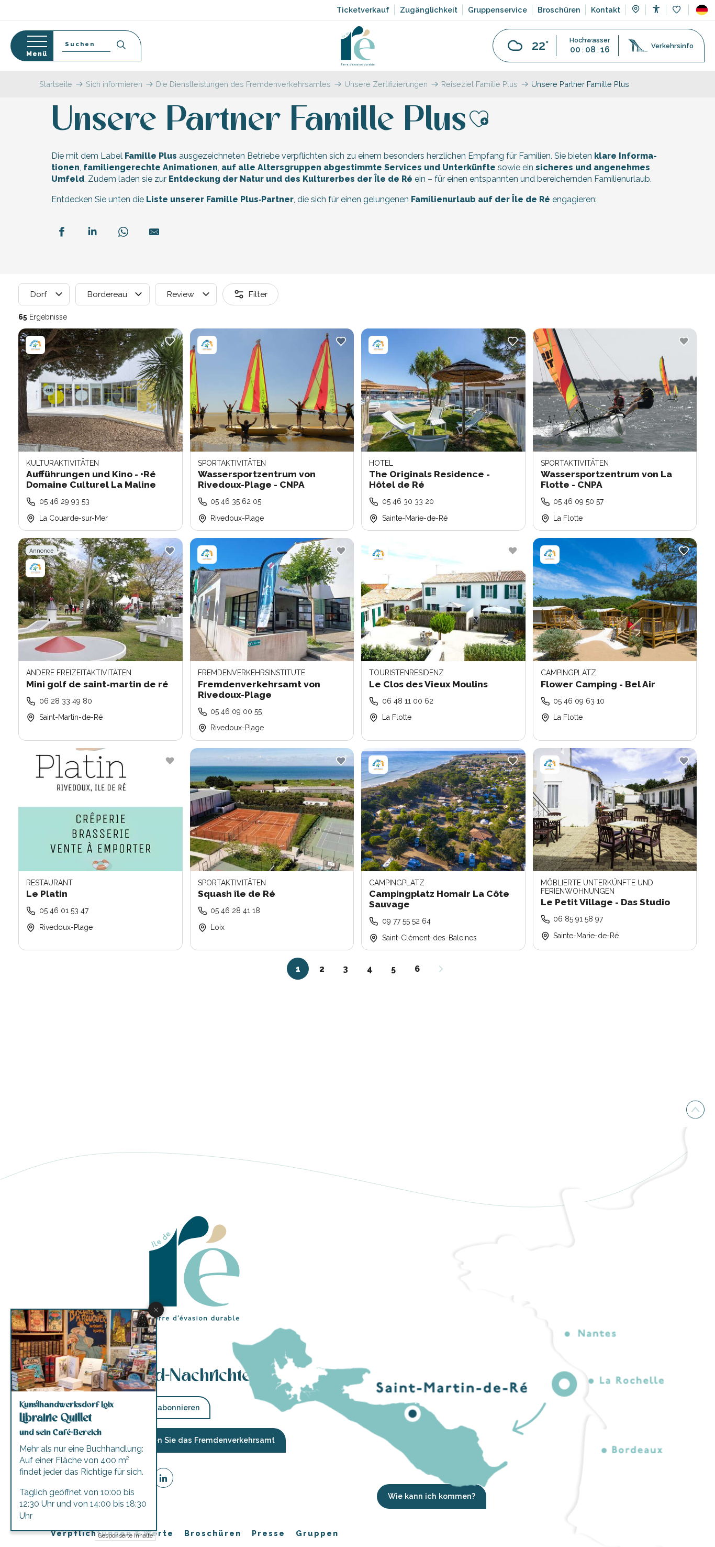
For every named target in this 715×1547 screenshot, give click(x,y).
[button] (702, 10)
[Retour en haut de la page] (695, 1109)
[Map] (636, 10)
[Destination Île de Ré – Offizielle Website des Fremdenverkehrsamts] (358, 45)
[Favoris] (678, 10)
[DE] (702, 10)
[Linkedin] (163, 1479)
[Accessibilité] (656, 9)
